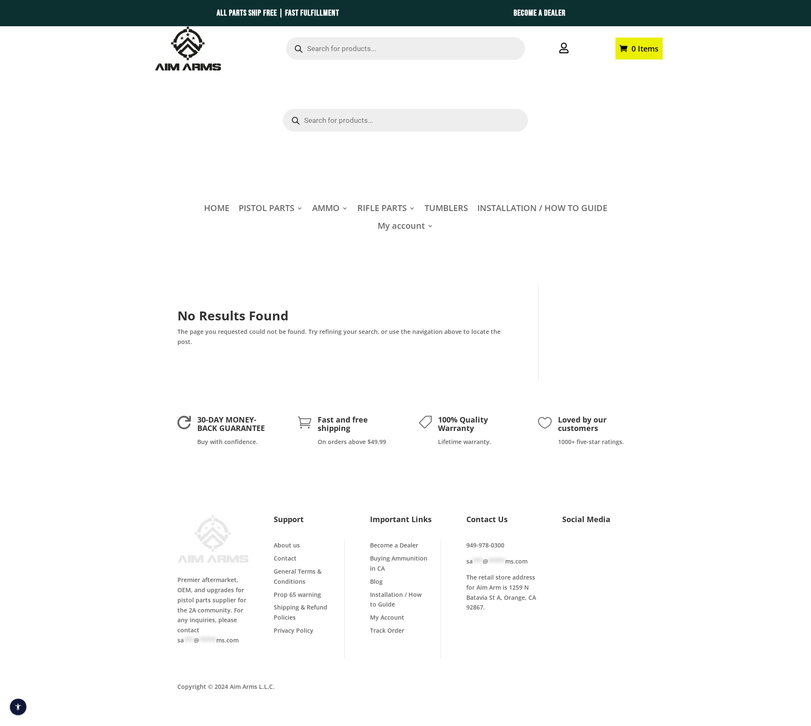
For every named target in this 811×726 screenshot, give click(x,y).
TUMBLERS (446, 209)
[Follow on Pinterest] (586, 560)
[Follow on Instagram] (622, 547)
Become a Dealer (394, 545)
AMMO (326, 209)
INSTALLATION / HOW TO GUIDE (542, 209)
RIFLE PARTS (382, 209)
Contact (285, 558)
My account (594, 48)
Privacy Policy (293, 630)
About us (287, 545)
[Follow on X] (586, 547)
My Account (387, 617)
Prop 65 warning (297, 595)
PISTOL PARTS (266, 209)
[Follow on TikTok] (604, 547)
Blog (376, 581)
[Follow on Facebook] (569, 547)
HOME (216, 209)
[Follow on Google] (569, 560)
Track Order (387, 630)
